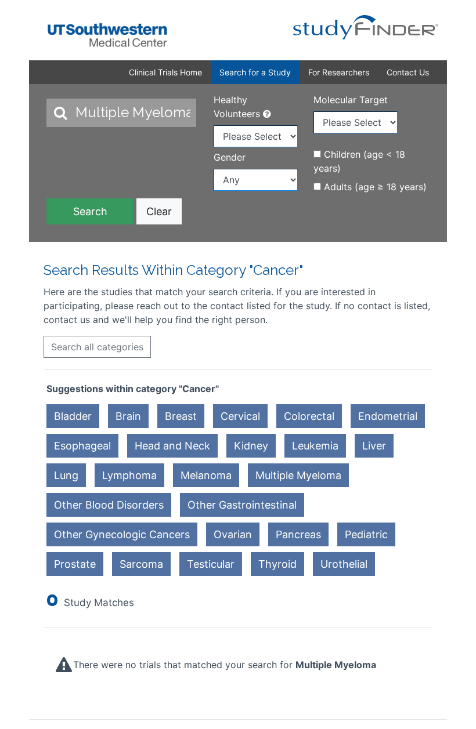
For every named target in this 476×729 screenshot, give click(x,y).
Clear (159, 211)
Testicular (211, 564)
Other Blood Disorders (109, 505)
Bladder (73, 416)
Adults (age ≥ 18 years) (374, 187)
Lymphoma (129, 475)
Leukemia (315, 446)
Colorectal (309, 416)
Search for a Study (255, 72)
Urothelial (343, 564)
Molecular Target (350, 100)
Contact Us (408, 72)
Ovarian (233, 534)
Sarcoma (141, 564)
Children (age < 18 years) (359, 161)
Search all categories (97, 347)
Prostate (75, 564)
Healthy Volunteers (238, 106)
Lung (66, 475)
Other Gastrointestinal (242, 505)
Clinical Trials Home (165, 72)
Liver (374, 446)
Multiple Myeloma (298, 475)
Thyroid (277, 564)
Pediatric (366, 534)
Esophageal (82, 446)
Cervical (240, 416)
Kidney (251, 446)
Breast (181, 416)
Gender (230, 157)
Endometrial (387, 416)
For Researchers (338, 72)
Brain (128, 416)
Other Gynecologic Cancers (122, 534)
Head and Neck (172, 446)
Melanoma (206, 475)
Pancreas (298, 534)
